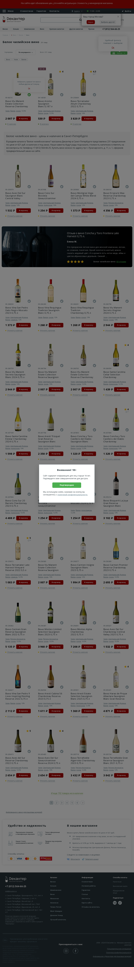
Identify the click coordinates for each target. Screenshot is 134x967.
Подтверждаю (67, 485)
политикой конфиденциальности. (72, 494)
